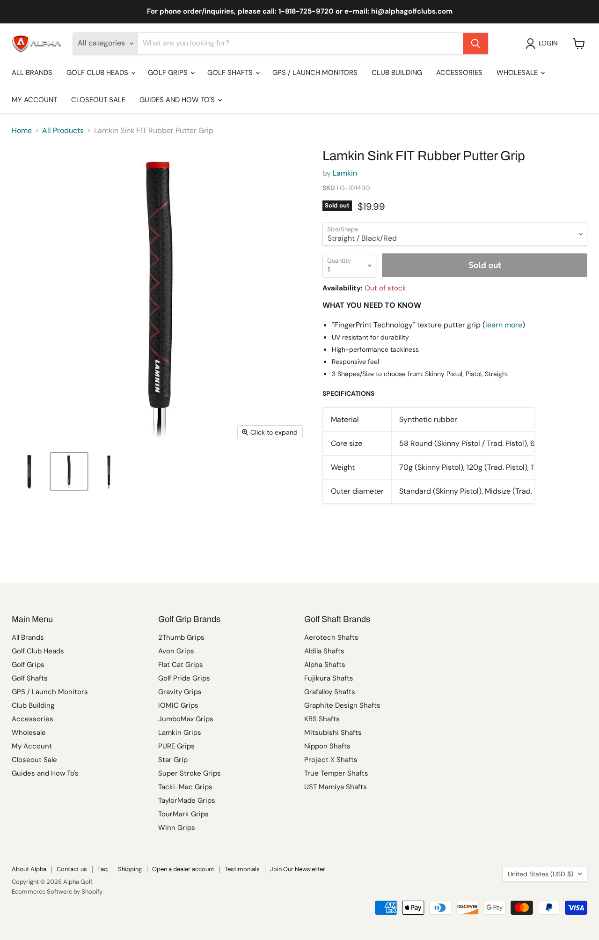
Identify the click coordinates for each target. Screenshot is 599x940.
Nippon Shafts (327, 746)
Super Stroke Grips (189, 773)
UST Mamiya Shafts (335, 787)
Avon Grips (176, 651)
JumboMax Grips (185, 719)
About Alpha (29, 869)
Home (22, 130)
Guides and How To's (178, 99)
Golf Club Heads (98, 72)
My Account (34, 99)
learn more (503, 325)
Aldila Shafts (324, 651)
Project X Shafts (331, 759)
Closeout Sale (98, 99)
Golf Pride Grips (184, 678)
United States (540, 874)
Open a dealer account (183, 869)
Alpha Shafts (324, 664)
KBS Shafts (322, 719)
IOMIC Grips (178, 705)
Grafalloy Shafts (329, 691)
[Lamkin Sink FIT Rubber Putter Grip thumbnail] (29, 471)
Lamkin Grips (179, 732)
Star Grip (173, 759)
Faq (102, 869)
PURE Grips (176, 746)
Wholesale (518, 72)
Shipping (130, 869)
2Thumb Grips (181, 637)
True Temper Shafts (336, 773)
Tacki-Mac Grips (185, 787)
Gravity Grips (180, 691)
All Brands (32, 72)
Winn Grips (176, 827)
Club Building (397, 72)
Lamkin (345, 173)
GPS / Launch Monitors (315, 72)
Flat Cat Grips (180, 664)
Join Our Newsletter (297, 869)
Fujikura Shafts (328, 678)
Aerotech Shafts (331, 637)
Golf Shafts (231, 72)
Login (548, 43)
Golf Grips (169, 72)
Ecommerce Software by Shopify (57, 892)
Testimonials (242, 869)
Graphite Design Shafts (342, 705)
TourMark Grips (183, 814)
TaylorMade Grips (186, 800)
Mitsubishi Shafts (333, 732)
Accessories (459, 72)
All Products (63, 130)
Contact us (72, 869)
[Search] (475, 43)
